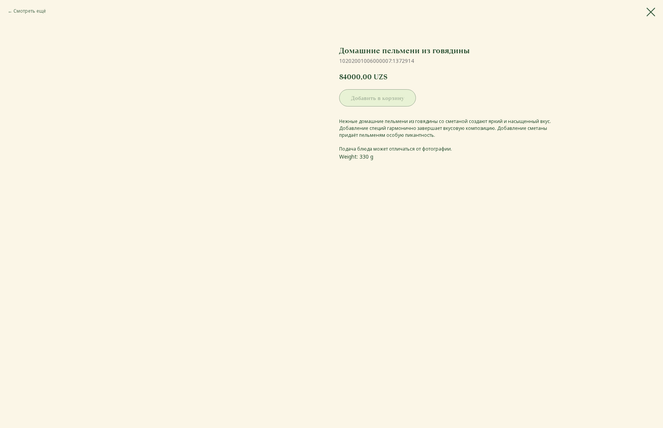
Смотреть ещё (29, 11)
